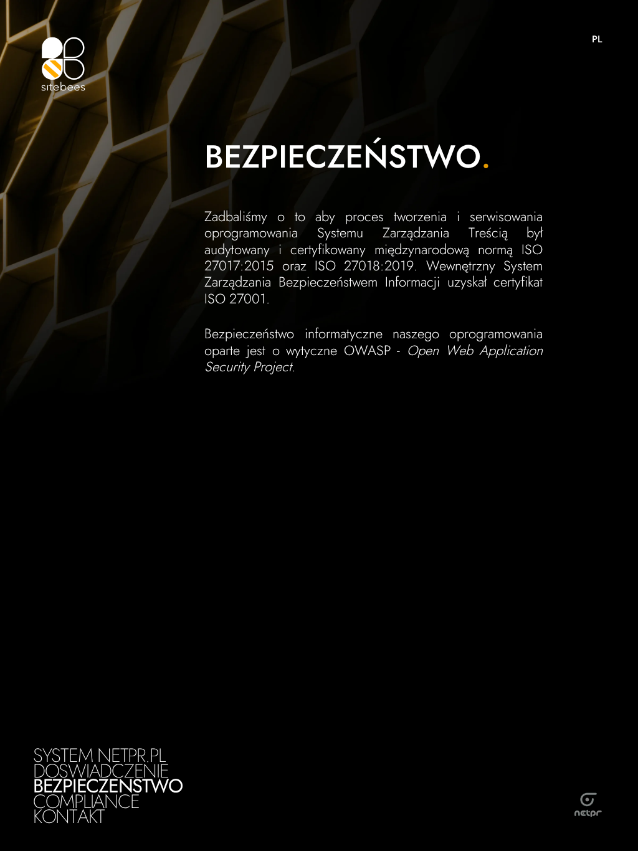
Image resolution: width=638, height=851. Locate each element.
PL (597, 39)
